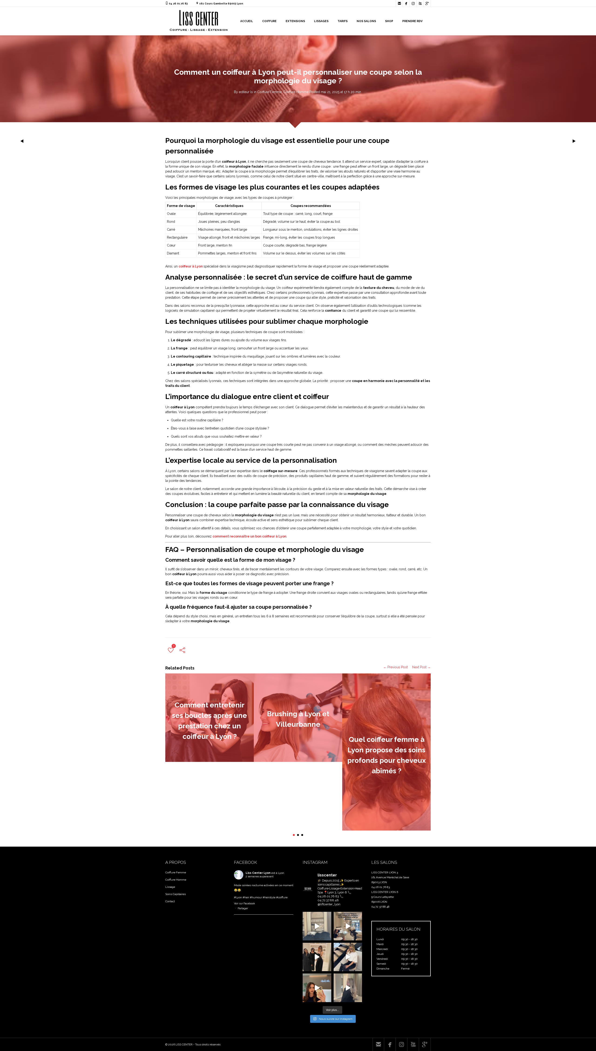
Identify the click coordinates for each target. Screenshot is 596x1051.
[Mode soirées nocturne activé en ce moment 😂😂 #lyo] (317, 926)
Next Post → (421, 667)
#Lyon (238, 897)
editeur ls (246, 92)
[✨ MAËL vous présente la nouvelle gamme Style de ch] (348, 957)
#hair (246, 897)
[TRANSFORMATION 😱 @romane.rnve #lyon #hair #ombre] (317, 987)
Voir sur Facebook (244, 903)
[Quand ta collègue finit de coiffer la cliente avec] (317, 957)
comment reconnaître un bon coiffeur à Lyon (249, 536)
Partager (243, 908)
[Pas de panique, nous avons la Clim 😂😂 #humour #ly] (348, 926)
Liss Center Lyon (258, 873)
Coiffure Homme (295, 92)
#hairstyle (269, 897)
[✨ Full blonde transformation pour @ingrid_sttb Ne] (348, 987)
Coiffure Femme (269, 92)
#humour (256, 897)
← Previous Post (395, 667)
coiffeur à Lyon (191, 266)
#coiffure (282, 897)
